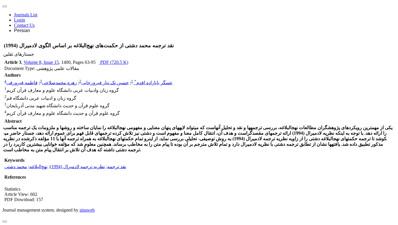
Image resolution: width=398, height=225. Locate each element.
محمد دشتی (15, 166)
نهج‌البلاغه (38, 166)
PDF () (113, 62)
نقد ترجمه (116, 166)
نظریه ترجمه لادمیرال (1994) (77, 166)
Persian (22, 30)
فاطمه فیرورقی (22, 82)
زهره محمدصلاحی (59, 82)
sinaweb (87, 210)
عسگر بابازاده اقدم (153, 82)
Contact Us (24, 25)
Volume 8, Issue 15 (41, 62)
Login (19, 19)
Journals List (25, 14)
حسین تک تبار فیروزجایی (105, 82)
